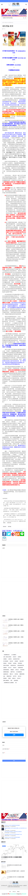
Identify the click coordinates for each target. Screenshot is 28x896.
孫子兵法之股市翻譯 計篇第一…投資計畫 (16, 871)
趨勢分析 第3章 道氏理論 (8, 17)
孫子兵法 (9, 667)
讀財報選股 (16, 680)
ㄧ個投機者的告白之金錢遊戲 (8, 682)
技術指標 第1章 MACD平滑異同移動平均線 (13, 834)
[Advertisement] (14, 597)
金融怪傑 (5, 667)
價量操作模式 (9, 676)
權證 (11, 680)
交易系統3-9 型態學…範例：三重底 (15, 637)
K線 (16, 682)
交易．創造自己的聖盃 (7, 656)
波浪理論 (14, 663)
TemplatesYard (13, 893)
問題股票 (12, 669)
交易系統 (19, 656)
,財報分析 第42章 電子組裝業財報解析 (12, 837)
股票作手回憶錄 (6, 665)
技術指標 (16, 661)
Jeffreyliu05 (24, 893)
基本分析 (17, 669)
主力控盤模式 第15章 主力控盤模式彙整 (11, 857)
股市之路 (14, 891)
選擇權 (9, 678)
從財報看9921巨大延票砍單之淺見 (14, 865)
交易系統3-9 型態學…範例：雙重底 (15, 643)
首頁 (3, 22)
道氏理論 (9, 526)
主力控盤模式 (13, 654)
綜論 (4, 676)
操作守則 (14, 676)
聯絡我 (18, 891)
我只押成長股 (5, 661)
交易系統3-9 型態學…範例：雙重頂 (15, 625)
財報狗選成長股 (6, 669)
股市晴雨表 (20, 663)
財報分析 (14, 667)
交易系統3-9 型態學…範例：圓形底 (15, 619)
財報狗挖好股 (20, 667)
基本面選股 (22, 669)
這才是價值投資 (19, 671)
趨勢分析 (13, 678)
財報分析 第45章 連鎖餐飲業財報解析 (12, 825)
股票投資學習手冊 (21, 665)
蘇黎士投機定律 (6, 680)
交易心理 (14, 656)
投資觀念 (5, 663)
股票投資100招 (13, 665)
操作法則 (19, 676)
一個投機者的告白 (6, 654)
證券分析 (18, 678)
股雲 (3, 858)
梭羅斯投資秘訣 (6, 671)
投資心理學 (22, 661)
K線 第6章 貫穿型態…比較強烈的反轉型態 (13, 831)
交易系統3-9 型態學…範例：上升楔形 (16, 631)
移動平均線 (13, 671)
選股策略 (5, 678)
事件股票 (9, 663)
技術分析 (6, 22)
